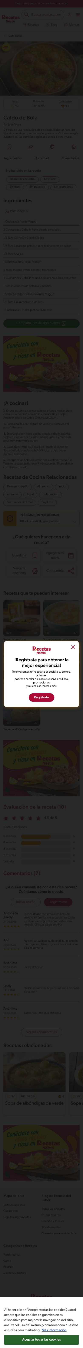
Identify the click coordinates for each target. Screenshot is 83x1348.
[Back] (73, 648)
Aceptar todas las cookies (41, 1339)
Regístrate (41, 697)
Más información (54, 1330)
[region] (41, 1322)
